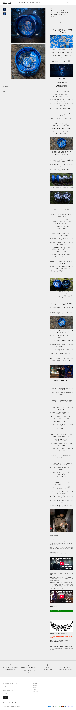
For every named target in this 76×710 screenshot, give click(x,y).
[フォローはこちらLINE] (15, 702)
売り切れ (61, 22)
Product (38, 2)
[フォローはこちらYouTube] (12, 702)
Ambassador (35, 687)
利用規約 (34, 689)
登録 (5, 697)
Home (15, 2)
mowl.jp (52, 8)
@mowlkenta (57, 604)
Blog (44, 2)
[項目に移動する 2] (4, 14)
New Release (30, 2)
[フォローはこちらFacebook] (3, 702)
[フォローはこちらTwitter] (6, 702)
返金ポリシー (35, 691)
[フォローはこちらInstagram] (9, 702)
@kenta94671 (56, 606)
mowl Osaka (35, 685)
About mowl (22, 2)
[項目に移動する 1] (4, 9)
